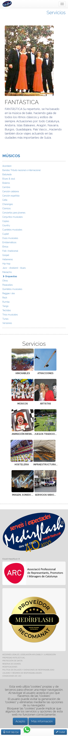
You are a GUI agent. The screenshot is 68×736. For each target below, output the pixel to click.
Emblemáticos (9, 242)
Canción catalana (10, 191)
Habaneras (7, 259)
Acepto (20, 721)
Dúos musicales (10, 238)
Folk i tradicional (10, 251)
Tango (5, 306)
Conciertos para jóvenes (13, 212)
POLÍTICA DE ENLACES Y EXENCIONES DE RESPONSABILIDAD (28, 670)
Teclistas (6, 310)
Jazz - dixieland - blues (14, 268)
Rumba (5, 302)
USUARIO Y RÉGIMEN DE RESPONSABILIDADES (22, 673)
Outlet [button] (61, 732)
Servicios (56, 12)
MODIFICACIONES (9, 667)
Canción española (10, 195)
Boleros (6, 183)
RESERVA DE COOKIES (11, 664)
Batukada (7, 174)
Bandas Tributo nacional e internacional (21, 170)
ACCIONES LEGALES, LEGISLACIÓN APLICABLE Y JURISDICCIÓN (29, 654)
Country (6, 225)
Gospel (5, 255)
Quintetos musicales (12, 289)
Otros (5, 280)
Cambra (6, 187)
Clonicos (6, 208)
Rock (4, 297)
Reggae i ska (8, 293)
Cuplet (5, 234)
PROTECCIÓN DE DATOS (12, 661)
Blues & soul (8, 178)
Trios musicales (10, 314)
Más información (42, 721)
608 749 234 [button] (12, 732)
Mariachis (7, 272)
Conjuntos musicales (12, 217)
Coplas (5, 221)
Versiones (7, 323)
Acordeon (7, 166)
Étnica (5, 246)
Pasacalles (7, 285)
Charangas (7, 204)
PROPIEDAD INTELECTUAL (13, 658)
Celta (4, 200)
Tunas (5, 319)
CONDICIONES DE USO (11, 676)
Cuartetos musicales (12, 229)
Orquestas (11, 276)
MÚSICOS (11, 156)
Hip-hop (6, 263)
